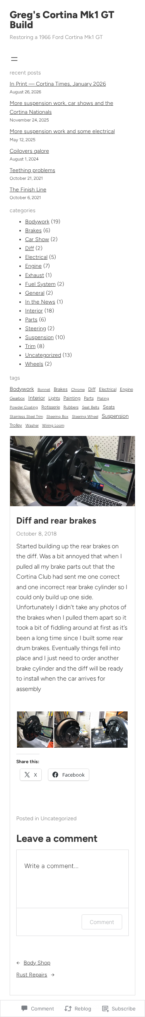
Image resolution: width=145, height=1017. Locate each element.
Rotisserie (50, 407)
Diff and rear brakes (56, 520)
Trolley (16, 425)
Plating (103, 398)
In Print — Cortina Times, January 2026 (58, 84)
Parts (31, 319)
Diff (29, 248)
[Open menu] (14, 59)
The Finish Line (28, 189)
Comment (102, 922)
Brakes (33, 230)
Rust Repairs (31, 974)
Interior (34, 310)
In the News (40, 302)
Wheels (34, 364)
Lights (54, 398)
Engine (33, 266)
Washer (32, 425)
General (34, 293)
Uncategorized (43, 355)
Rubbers (70, 407)
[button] (34, 729)
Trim (30, 346)
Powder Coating (24, 407)
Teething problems (32, 170)
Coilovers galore (29, 151)
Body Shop (37, 963)
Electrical (36, 257)
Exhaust (34, 275)
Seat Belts (90, 407)
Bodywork (37, 221)
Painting (71, 398)
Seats (109, 407)
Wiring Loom (53, 425)
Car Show (37, 239)
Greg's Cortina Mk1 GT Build (62, 19)
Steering (35, 328)
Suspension (39, 337)
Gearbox (17, 398)
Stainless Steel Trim (26, 416)
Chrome (78, 389)
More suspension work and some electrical (62, 131)
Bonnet (44, 389)
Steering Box (57, 416)
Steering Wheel (85, 416)
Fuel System (40, 284)
